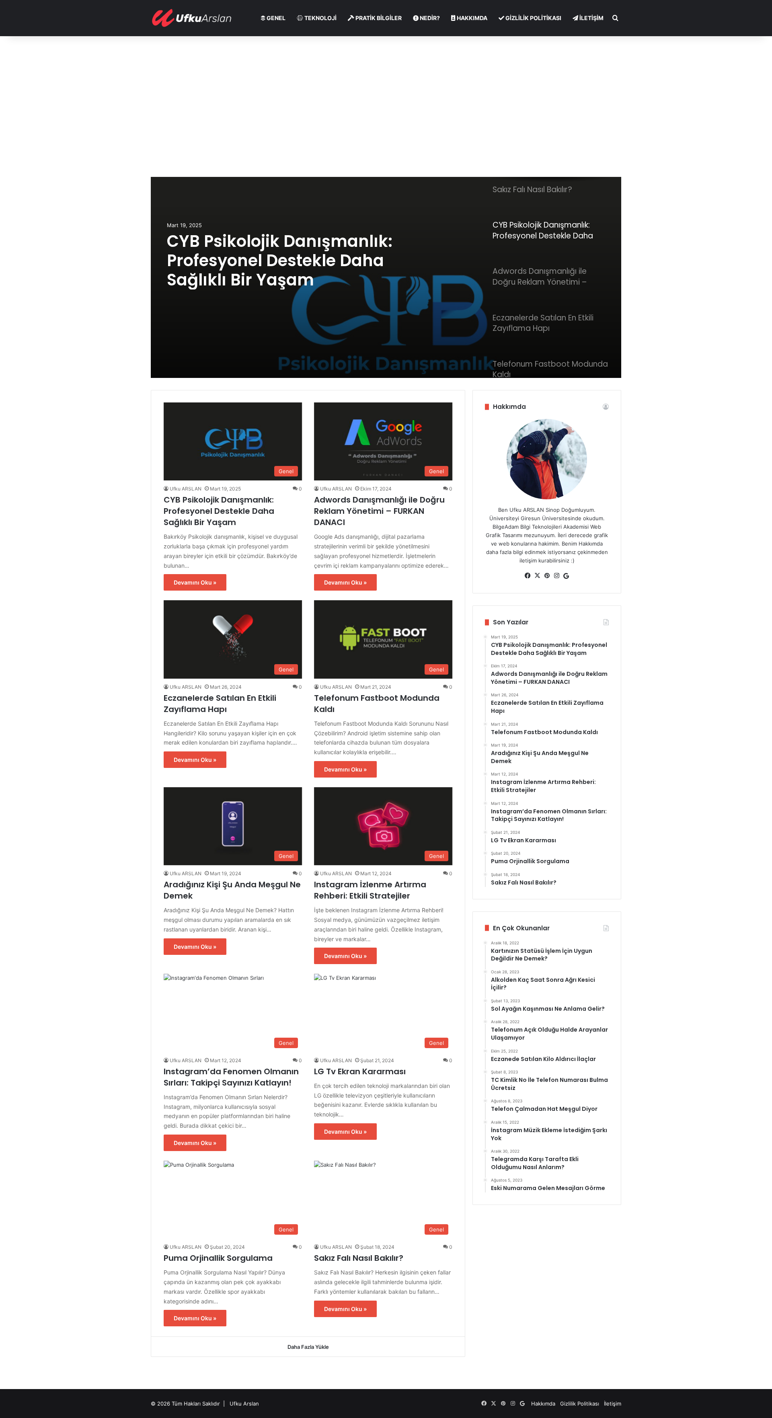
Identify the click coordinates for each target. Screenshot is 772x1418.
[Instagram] (556, 576)
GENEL (275, 17)
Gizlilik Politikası (580, 1403)
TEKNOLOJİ (320, 17)
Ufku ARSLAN (185, 489)
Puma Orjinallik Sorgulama (218, 1258)
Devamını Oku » (195, 582)
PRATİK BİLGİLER (378, 17)
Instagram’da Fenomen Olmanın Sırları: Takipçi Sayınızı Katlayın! (231, 1077)
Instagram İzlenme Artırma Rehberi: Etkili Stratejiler (370, 890)
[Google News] (566, 576)
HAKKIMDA (471, 17)
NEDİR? (429, 17)
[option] (386, 277)
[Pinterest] (547, 576)
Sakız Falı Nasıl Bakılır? (358, 1258)
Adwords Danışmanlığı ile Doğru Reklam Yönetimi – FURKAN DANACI (379, 511)
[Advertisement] (386, 104)
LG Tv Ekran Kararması (360, 1071)
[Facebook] (527, 576)
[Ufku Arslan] (191, 18)
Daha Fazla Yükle (308, 1347)
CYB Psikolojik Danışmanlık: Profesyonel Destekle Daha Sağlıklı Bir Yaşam (279, 260)
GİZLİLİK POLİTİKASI (532, 17)
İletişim (612, 1403)
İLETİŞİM (591, 17)
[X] (537, 576)
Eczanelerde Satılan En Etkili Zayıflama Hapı (220, 703)
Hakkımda (543, 1403)
